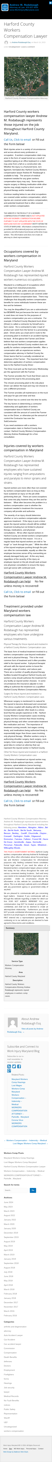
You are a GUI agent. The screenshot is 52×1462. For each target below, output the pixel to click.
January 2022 (10, 1220)
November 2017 (11, 1307)
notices (7, 1405)
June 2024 (8, 1202)
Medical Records (11, 1396)
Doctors (7, 1366)
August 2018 (9, 1268)
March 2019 (9, 1254)
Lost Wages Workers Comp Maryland (30, 1143)
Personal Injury (31, 1448)
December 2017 (11, 1302)
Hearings (8, 1383)
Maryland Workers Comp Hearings (19, 1158)
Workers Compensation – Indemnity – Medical (25, 1140)
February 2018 (10, 1294)
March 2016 (9, 1311)
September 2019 (11, 1237)
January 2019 (10, 1259)
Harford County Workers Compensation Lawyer (24, 1166)
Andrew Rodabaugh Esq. (21, 42)
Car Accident (9, 1339)
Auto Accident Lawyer (13, 1335)
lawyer (7, 1392)
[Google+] (9, 1072)
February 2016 (10, 1315)
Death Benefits (10, 1357)
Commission (9, 1348)
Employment (9, 1370)
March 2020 (9, 1224)
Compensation (10, 1353)
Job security (9, 1387)
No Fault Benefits (11, 1400)
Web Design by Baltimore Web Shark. (16, 1452)
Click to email (22, 139)
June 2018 (8, 1276)
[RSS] (9, 1067)
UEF (6, 1422)
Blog (10, 1448)
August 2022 (9, 1215)
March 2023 (9, 1211)
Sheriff (7, 1418)
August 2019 (9, 1241)
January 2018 (10, 1298)
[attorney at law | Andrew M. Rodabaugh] (20, 6)
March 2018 (9, 1289)
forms (6, 1379)
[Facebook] (19, 1067)
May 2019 (8, 1246)
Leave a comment (28, 47)
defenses (8, 1361)
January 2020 (10, 1228)
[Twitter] (14, 1067)
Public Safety (9, 1409)
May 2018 (8, 1280)
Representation (10, 1413)
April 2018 (8, 1285)
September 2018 (11, 1263)
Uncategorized (14, 47)
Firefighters (9, 1374)
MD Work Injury (19, 1448)
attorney (7, 1331)
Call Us (8, 139)
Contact (40, 1448)
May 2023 (8, 1207)
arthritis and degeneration (15, 1327)
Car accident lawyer (12, 1344)
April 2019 (8, 1250)
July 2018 (8, 1272)
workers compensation (14, 1431)
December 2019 (11, 1233)
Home (5, 1448)
